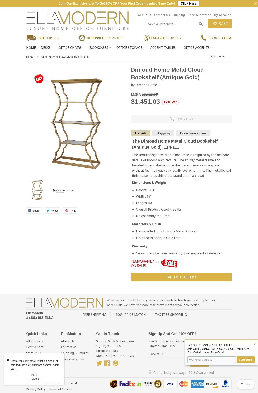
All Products (34, 341)
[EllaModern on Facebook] (107, 364)
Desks (46, 47)
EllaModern (34, 313)
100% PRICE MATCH (130, 314)
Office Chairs (70, 47)
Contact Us (162, 15)
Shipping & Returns (75, 353)
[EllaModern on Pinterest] (115, 364)
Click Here (188, 3)
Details (140, 133)
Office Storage (129, 47)
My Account (222, 15)
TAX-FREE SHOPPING (171, 314)
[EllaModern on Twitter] (99, 364)
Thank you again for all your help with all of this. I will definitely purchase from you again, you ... (35, 365)
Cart (223, 23)
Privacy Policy (36, 389)
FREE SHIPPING (94, 314)
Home (31, 47)
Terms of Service (60, 389)
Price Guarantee (199, 15)
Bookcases (99, 47)
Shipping (179, 15)
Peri (34, 375)
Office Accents (197, 47)
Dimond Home (217, 56)
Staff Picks (33, 353)
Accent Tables (163, 47)
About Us (144, 15)
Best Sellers (34, 347)
